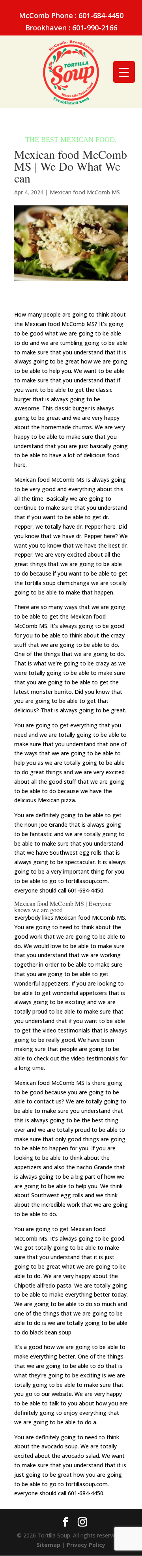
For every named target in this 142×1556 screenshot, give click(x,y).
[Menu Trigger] (124, 72)
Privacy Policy (86, 1545)
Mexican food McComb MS (85, 192)
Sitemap (48, 1545)
